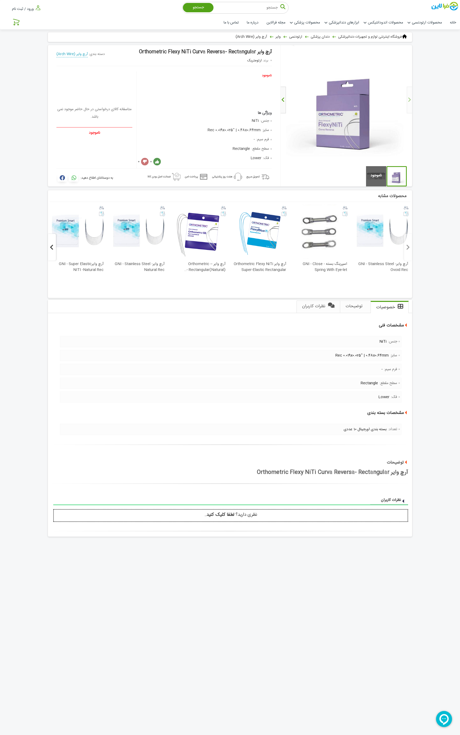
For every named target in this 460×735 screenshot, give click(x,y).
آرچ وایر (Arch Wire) (72, 54)
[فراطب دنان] (445, 6)
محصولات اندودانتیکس (385, 22)
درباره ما (252, 22)
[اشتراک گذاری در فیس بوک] (62, 178)
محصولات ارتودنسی (427, 22)
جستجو (198, 7)
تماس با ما (231, 22)
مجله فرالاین (275, 22)
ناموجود (267, 75)
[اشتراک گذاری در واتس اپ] (73, 178)
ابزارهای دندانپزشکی (344, 22)
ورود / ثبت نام (23, 9)
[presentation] (409, 100)
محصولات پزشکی (307, 22)
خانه (453, 22)
